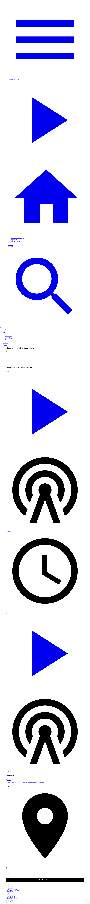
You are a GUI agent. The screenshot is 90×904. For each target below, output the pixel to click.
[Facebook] (5, 345)
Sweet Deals (10, 246)
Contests (10, 242)
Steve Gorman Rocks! (15, 241)
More (7, 778)
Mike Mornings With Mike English (17, 238)
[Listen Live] (45, 411)
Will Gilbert (13, 240)
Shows (9, 236)
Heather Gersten (14, 239)
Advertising (10, 245)
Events (9, 243)
